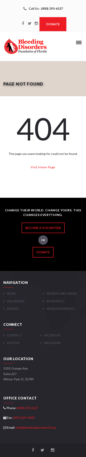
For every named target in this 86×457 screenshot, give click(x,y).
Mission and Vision (62, 293)
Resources (56, 301)
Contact (14, 335)
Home (11, 293)
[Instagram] (36, 23)
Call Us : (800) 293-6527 (46, 8)
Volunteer (16, 301)
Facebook (52, 335)
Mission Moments (61, 308)
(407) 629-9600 (23, 417)
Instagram (52, 343)
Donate (53, 24)
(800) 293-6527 (27, 408)
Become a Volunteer (43, 228)
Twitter (13, 343)
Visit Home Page (43, 167)
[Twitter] (29, 23)
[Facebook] (23, 23)
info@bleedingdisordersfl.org (36, 427)
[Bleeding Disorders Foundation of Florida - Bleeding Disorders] (25, 46)
